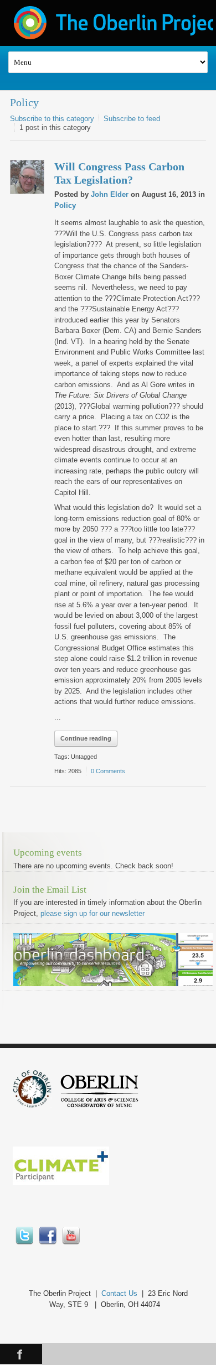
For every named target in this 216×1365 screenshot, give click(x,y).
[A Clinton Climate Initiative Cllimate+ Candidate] (61, 1183)
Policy (24, 102)
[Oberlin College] (99, 1105)
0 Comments (108, 771)
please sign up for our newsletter (92, 913)
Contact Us (119, 1293)
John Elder (109, 194)
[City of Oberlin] (36, 1105)
